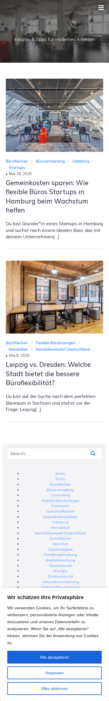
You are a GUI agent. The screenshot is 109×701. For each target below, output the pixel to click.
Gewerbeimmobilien (60, 517)
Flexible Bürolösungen (55, 342)
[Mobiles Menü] (101, 8)
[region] (54, 644)
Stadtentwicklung (60, 560)
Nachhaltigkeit (60, 549)
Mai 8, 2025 (19, 355)
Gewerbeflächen (60, 511)
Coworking (60, 495)
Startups (17, 167)
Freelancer (60, 506)
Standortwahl (60, 565)
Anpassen (54, 673)
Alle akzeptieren (54, 657)
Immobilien (18, 349)
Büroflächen (17, 161)
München (60, 544)
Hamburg (81, 161)
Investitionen (60, 538)
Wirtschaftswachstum (60, 587)
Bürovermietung (50, 161)
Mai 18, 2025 (20, 173)
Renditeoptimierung (60, 554)
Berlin (60, 473)
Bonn (60, 479)
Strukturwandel (60, 576)
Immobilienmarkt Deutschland (63, 349)
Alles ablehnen (54, 688)
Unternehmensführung (60, 582)
